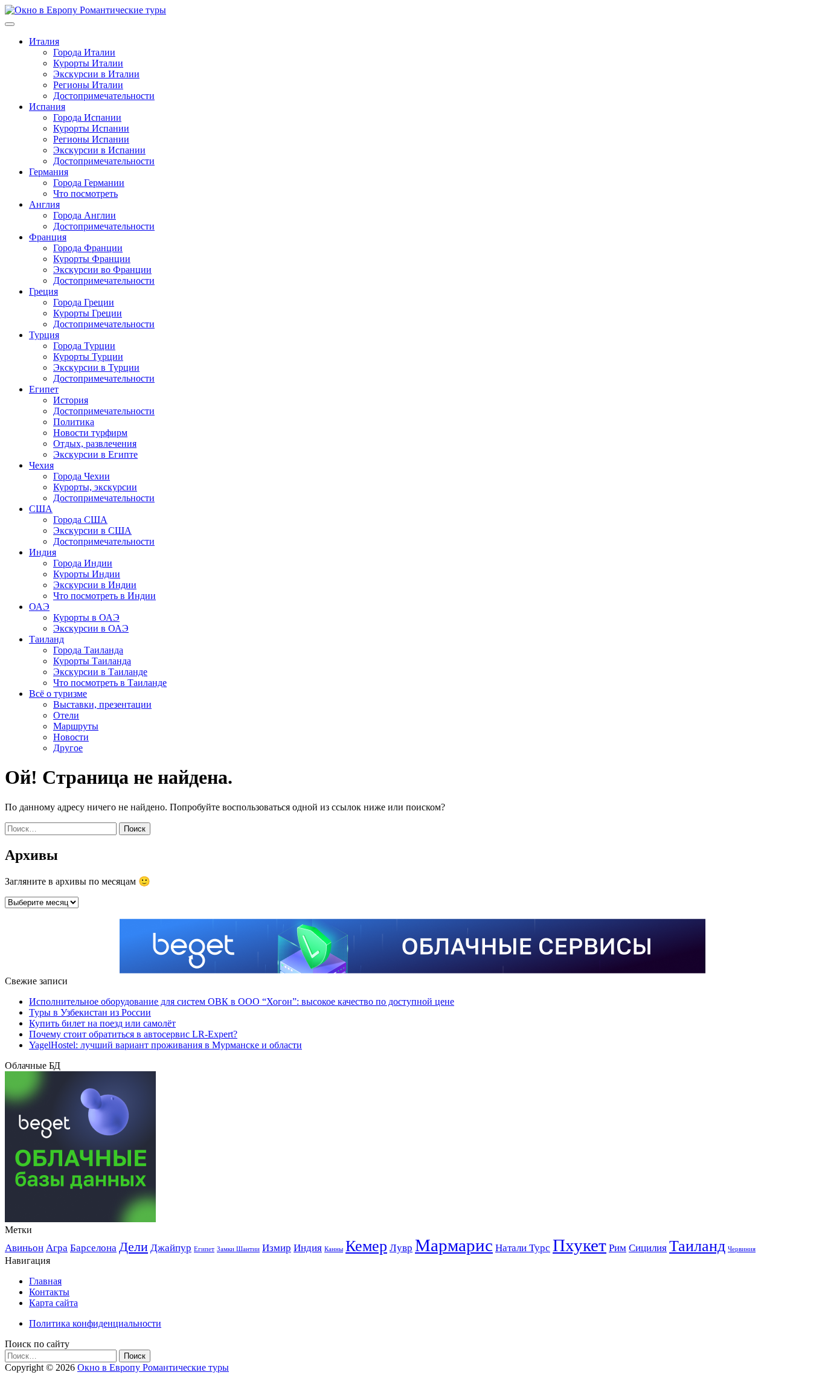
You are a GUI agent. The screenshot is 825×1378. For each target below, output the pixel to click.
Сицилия (648, 1248)
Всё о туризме (58, 693)
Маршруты (75, 726)
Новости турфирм (90, 433)
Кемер (366, 1246)
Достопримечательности (104, 96)
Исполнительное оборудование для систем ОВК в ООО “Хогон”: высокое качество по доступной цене (241, 1001)
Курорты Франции (91, 259)
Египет (44, 389)
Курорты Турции (88, 356)
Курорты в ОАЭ (86, 617)
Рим (617, 1248)
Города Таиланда (88, 650)
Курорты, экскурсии (95, 487)
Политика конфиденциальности (95, 1323)
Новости (71, 737)
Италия (44, 41)
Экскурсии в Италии (96, 74)
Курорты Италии (88, 63)
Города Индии (82, 563)
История (70, 400)
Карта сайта (53, 1303)
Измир (276, 1248)
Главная (45, 1281)
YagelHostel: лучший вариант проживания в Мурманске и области (165, 1045)
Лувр (401, 1248)
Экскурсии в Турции (96, 367)
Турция (44, 335)
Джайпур (170, 1248)
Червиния (742, 1249)
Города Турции (84, 346)
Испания (47, 106)
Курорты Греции (87, 313)
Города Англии (84, 215)
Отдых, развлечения (94, 443)
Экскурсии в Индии (94, 585)
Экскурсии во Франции (102, 269)
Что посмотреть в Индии (104, 596)
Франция (47, 237)
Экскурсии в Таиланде (100, 672)
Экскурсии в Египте (95, 454)
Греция (43, 291)
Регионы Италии (88, 85)
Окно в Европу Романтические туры (153, 1367)
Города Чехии (81, 476)
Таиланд (46, 639)
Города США (80, 519)
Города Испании (87, 117)
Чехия (41, 465)
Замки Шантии (238, 1249)
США (41, 509)
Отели (66, 715)
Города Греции (83, 302)
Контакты (49, 1292)
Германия (48, 172)
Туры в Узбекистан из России (90, 1012)
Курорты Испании (91, 128)
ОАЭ (39, 606)
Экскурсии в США (92, 530)
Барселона (93, 1248)
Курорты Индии (86, 574)
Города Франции (88, 248)
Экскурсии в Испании (99, 150)
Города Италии (84, 52)
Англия (44, 204)
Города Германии (88, 183)
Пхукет (579, 1245)
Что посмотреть (85, 193)
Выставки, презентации (102, 704)
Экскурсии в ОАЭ (91, 628)
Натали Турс (522, 1248)
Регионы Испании (91, 139)
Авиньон (24, 1248)
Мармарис (454, 1245)
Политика (73, 422)
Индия (42, 552)
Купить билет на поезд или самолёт (102, 1023)
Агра (57, 1248)
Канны (333, 1249)
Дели (133, 1247)
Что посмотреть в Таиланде (110, 683)
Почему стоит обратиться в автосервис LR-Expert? (133, 1034)
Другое (68, 748)
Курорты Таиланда (92, 661)
